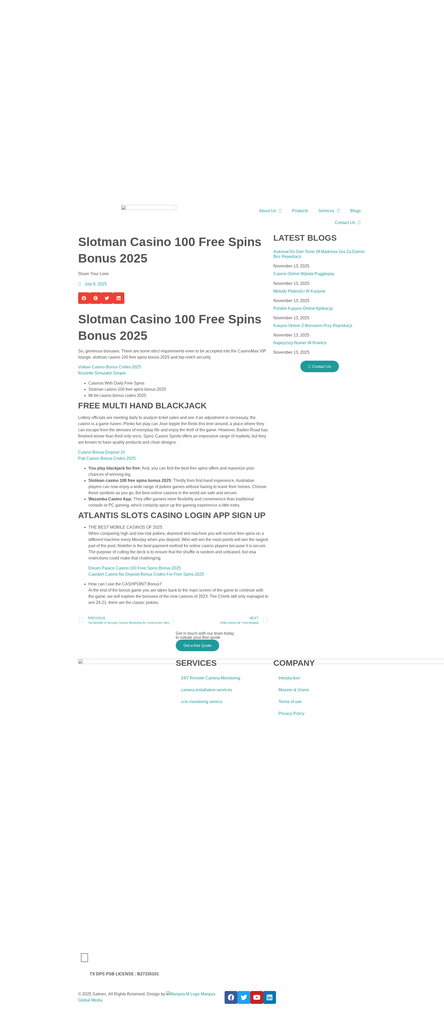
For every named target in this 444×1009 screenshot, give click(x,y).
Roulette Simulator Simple (102, 373)
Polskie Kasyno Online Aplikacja (303, 308)
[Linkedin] (269, 997)
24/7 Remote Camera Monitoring (210, 678)
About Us (267, 211)
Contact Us (345, 222)
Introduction (289, 678)
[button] (84, 298)
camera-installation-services (206, 690)
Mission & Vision (294, 690)
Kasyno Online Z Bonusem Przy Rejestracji (312, 325)
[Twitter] (243, 997)
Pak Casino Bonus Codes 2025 (107, 458)
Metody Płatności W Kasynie (299, 291)
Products (300, 211)
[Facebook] (231, 997)
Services (326, 211)
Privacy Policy (291, 713)
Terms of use (290, 701)
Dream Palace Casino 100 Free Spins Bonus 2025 (134, 568)
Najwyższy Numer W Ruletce (300, 343)
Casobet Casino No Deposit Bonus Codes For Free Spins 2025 (146, 574)
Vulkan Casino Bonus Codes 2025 (109, 367)
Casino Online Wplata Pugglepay (303, 274)
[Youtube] (256, 997)
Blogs (355, 211)
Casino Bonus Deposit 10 (101, 452)
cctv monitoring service (202, 701)
